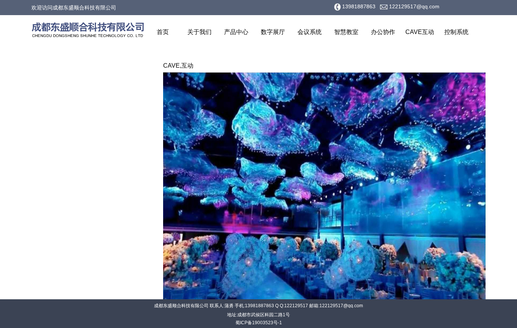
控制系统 (456, 32)
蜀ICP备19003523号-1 (258, 322)
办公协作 (383, 32)
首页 (163, 32)
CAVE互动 (419, 32)
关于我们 (199, 32)
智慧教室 (346, 32)
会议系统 (309, 32)
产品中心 (236, 32)
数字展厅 (273, 32)
